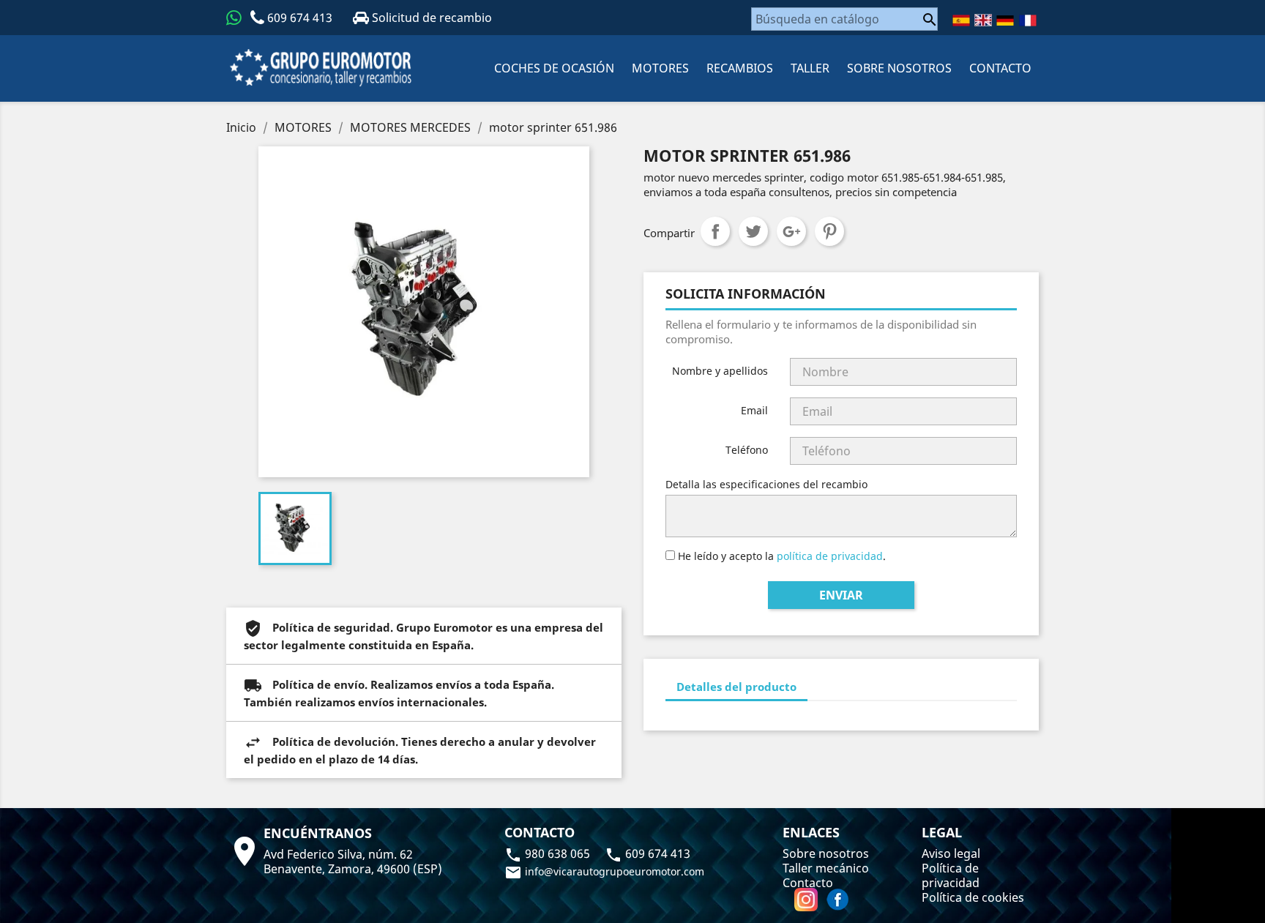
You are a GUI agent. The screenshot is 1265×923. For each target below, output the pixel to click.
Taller (810, 68)
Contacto (808, 883)
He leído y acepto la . (780, 556)
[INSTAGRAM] (807, 900)
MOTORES (660, 68)
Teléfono (746, 450)
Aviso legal (951, 853)
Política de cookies (973, 897)
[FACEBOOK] (837, 900)
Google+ (791, 231)
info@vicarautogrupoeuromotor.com (604, 871)
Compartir (715, 231)
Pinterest (829, 231)
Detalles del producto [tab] (736, 686)
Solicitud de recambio (430, 18)
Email (754, 410)
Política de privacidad (950, 875)
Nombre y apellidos (720, 371)
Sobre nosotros (899, 68)
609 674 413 (299, 18)
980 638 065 (548, 853)
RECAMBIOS (739, 68)
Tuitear (753, 231)
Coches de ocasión (554, 68)
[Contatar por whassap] (234, 18)
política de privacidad (830, 556)
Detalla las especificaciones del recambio (766, 484)
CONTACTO (1000, 68)
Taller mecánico (826, 868)
